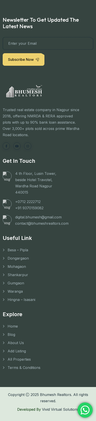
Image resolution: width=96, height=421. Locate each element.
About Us (16, 343)
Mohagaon (17, 266)
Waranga (15, 291)
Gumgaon (16, 283)
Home (13, 326)
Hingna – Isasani (21, 299)
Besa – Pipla (18, 250)
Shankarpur (18, 275)
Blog (11, 334)
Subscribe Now (21, 59)
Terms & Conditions (24, 367)
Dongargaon (18, 258)
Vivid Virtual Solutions (60, 409)
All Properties (19, 359)
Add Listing (17, 351)
